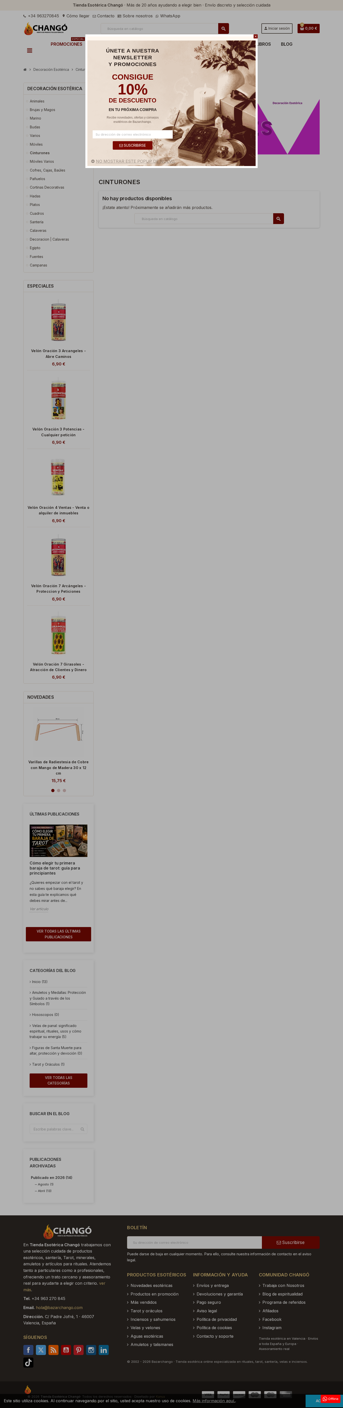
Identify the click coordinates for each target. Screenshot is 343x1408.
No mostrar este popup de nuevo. (135, 161)
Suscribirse (134, 145)
